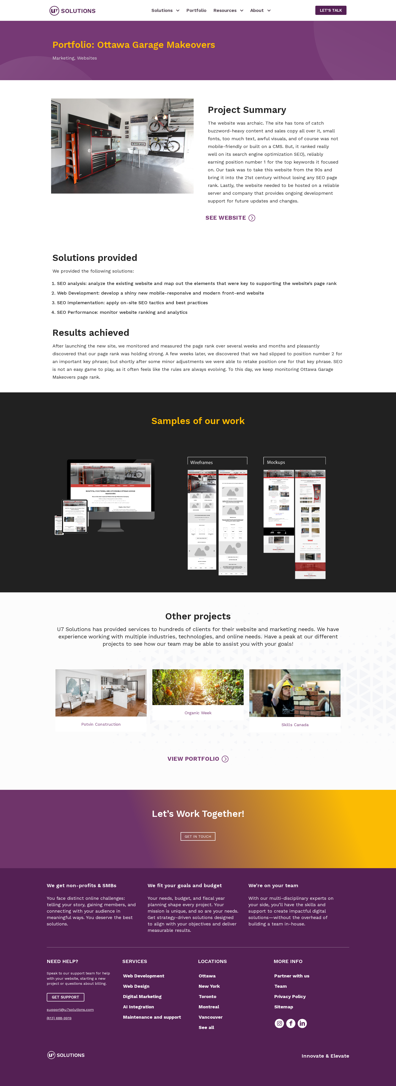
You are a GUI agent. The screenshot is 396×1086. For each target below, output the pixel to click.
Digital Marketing (142, 996)
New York (209, 986)
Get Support (65, 997)
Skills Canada (295, 724)
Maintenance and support (152, 1017)
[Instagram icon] (279, 1023)
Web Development (143, 976)
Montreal (209, 1006)
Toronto (207, 996)
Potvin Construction (101, 724)
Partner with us (291, 976)
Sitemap (283, 1006)
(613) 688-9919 (59, 1018)
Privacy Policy (290, 996)
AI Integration (138, 1006)
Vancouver (211, 1017)
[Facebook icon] (290, 1023)
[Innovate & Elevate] (72, 10)
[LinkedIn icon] (302, 1023)
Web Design (136, 986)
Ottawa (207, 976)
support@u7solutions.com (70, 1009)
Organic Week (198, 712)
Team (280, 986)
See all (206, 1027)
